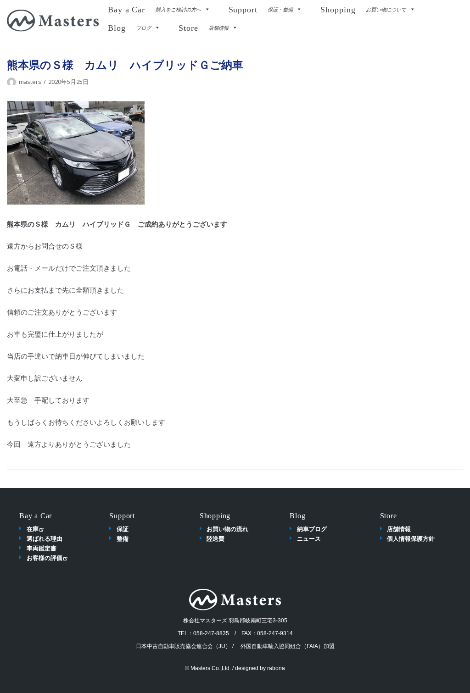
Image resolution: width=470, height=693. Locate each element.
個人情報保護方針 (411, 538)
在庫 (33, 528)
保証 (123, 528)
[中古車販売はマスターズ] (53, 20)
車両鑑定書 (41, 548)
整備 (123, 538)
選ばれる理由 (44, 538)
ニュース (309, 538)
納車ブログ (312, 528)
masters (30, 82)
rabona (276, 668)
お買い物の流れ (227, 528)
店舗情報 (399, 528)
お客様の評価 (44, 557)
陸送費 (215, 538)
